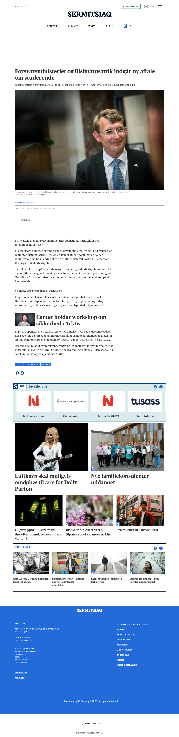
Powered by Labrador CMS (89, 733)
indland (46, 364)
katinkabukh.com (92, 724)
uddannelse (33, 364)
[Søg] (25, 6)
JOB (129, 25)
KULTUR (92, 25)
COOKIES (120, 660)
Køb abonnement (131, 6)
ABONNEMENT (21, 672)
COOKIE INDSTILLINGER (127, 665)
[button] (155, 387)
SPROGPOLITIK (123, 640)
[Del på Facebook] (17, 373)
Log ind (151, 6)
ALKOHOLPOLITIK (124, 650)
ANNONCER (20, 678)
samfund (20, 364)
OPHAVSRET (121, 630)
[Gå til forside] (90, 14)
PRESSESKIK (121, 645)
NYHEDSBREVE (122, 655)
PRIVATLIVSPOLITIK (125, 635)
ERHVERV (73, 25)
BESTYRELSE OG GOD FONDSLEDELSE (132, 625)
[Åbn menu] (159, 6)
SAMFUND (52, 25)
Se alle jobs (38, 386)
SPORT (110, 25)
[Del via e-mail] (22, 373)
